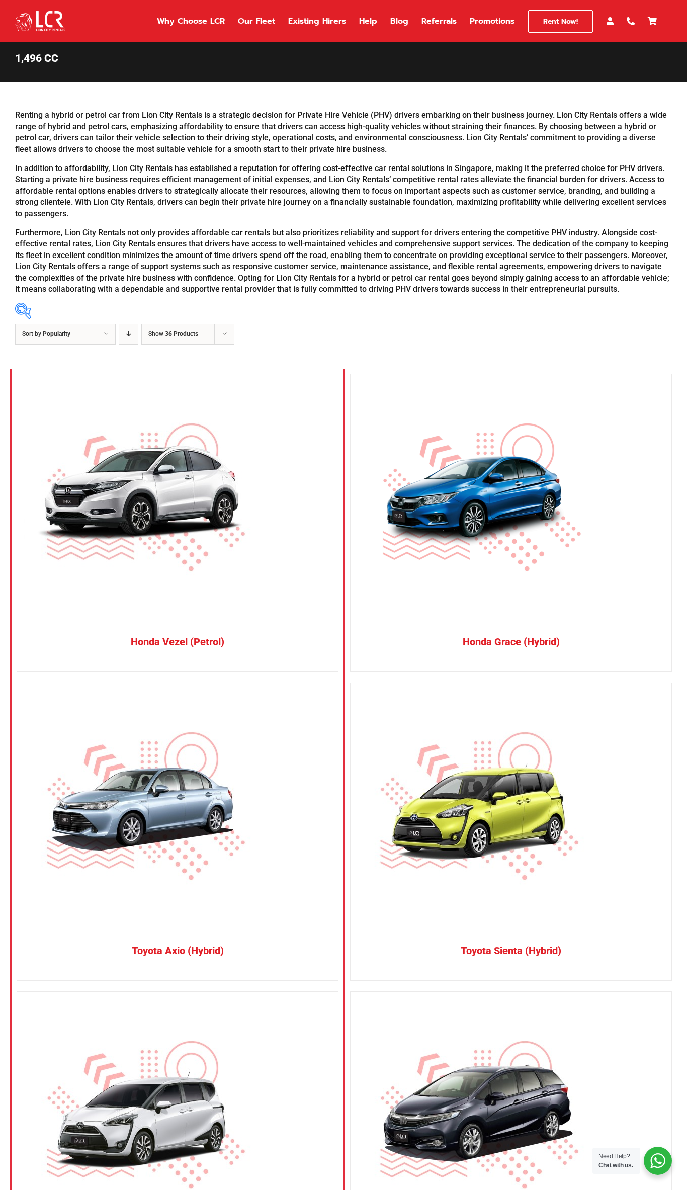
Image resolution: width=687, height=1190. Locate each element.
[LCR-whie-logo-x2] (40, 15)
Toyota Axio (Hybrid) (178, 951)
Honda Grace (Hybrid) (511, 642)
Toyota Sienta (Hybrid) (511, 951)
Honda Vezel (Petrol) (177, 642)
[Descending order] (128, 334)
